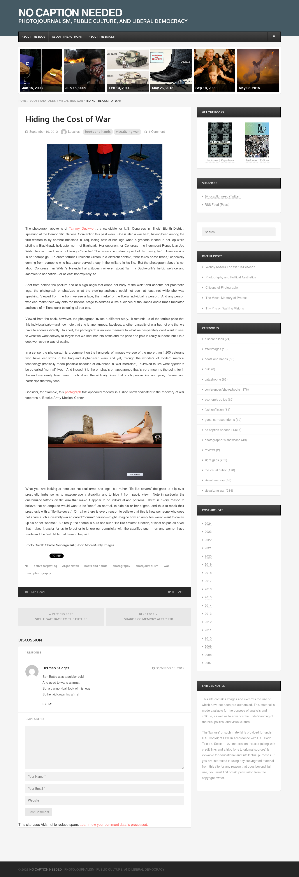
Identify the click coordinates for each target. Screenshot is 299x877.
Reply (47, 704)
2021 (208, 548)
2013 (208, 613)
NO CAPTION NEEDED (70, 12)
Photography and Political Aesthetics (231, 277)
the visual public (216, 470)
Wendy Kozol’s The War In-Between (230, 267)
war (166, 566)
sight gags (212, 460)
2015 (208, 597)
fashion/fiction (214, 409)
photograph (73, 392)
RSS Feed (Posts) (217, 204)
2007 (208, 662)
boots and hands (43, 100)
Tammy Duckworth (83, 228)
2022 (208, 540)
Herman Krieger (55, 668)
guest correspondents (220, 419)
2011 (208, 630)
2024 (208, 523)
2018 (208, 572)
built (207, 369)
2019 (208, 564)
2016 (208, 589)
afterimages (213, 349)
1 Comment (157, 131)
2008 (208, 654)
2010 (208, 638)
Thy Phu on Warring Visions (225, 308)
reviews (210, 450)
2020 (208, 556)
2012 (208, 622)
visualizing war (71, 100)
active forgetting (45, 566)
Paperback (227, 160)
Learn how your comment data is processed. (114, 824)
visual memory (215, 480)
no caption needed (217, 430)
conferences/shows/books (223, 389)
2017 (208, 580)
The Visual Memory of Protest (226, 297)
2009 (208, 646)
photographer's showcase (222, 440)
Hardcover (212, 160)
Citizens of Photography (222, 287)
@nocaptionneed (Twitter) (223, 196)
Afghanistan (70, 566)
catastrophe (213, 379)
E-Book (264, 160)
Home (22, 100)
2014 (208, 605)
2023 (208, 531)
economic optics (216, 399)
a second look (214, 339)
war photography (39, 573)
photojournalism (146, 566)
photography (121, 566)
